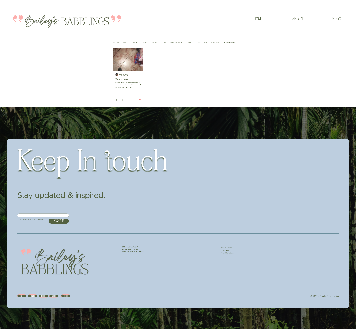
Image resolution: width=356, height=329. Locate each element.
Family (189, 42)
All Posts (116, 42)
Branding (134, 42)
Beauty (125, 42)
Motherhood (215, 42)
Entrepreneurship (229, 42)
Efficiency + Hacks (201, 42)
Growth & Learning (176, 42)
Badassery (155, 42)
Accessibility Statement (227, 253)
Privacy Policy (225, 250)
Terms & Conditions (226, 247)
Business (144, 42)
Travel (164, 42)
